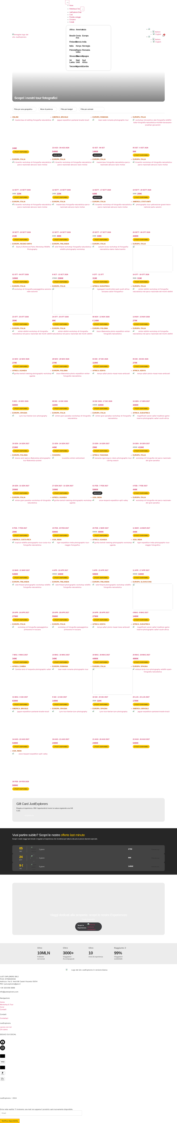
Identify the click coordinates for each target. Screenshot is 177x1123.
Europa (85, 36)
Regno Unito (78, 51)
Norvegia (86, 46)
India (84, 42)
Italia (71, 46)
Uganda (79, 66)
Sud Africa (84, 61)
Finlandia (73, 42)
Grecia (79, 42)
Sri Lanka (72, 61)
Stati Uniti (78, 61)
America (79, 29)
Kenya (78, 46)
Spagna (85, 56)
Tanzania (73, 66)
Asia (84, 29)
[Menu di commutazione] (67, 2)
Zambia (85, 66)
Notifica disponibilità (10, 1121)
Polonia (72, 50)
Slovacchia (74, 56)
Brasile (72, 36)
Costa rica (78, 37)
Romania (86, 50)
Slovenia (79, 56)
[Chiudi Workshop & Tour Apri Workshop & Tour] (82, 9)
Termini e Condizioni (8, 1088)
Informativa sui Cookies (9, 1093)
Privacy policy (5, 1091)
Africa (71, 29)
